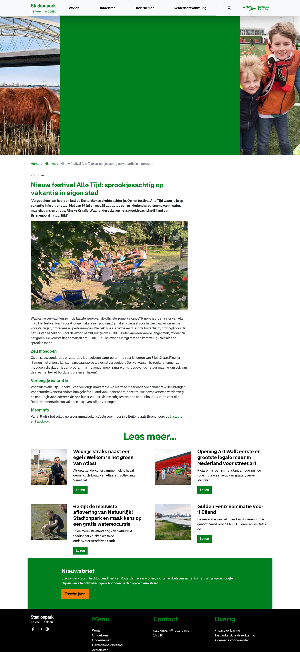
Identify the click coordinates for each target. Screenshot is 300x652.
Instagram (177, 416)
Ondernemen (144, 8)
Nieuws (50, 164)
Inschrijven (75, 594)
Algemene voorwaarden (232, 640)
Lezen (82, 491)
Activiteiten (100, 650)
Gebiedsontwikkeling (190, 8)
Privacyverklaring (227, 630)
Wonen (74, 8)
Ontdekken (107, 8)
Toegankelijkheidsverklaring (234, 635)
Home (35, 164)
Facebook (42, 421)
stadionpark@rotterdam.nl (172, 630)
